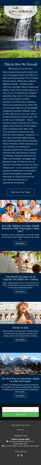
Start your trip (20, 414)
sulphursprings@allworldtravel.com (21, 441)
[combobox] (20, 409)
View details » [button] (20, 243)
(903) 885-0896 (21, 444)
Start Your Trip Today (20, 192)
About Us (20, 430)
